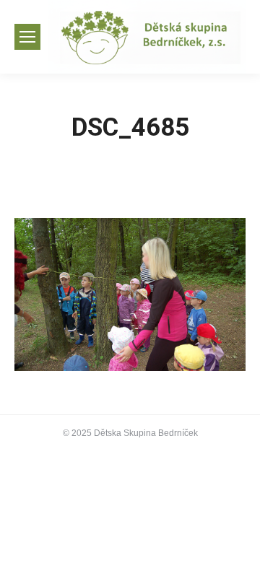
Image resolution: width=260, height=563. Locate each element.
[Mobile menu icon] (27, 37)
